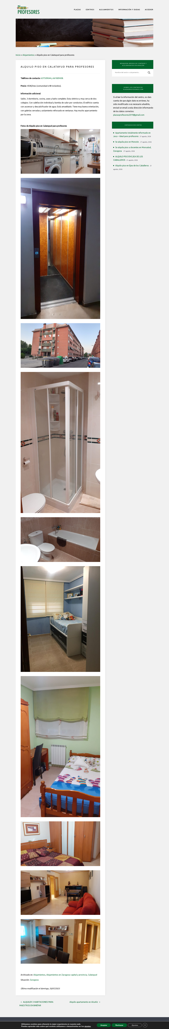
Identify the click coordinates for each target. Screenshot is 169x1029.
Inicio (18, 55)
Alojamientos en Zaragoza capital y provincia (66, 975)
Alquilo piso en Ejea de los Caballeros (132, 165)
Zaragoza (34, 980)
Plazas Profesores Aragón (28, 9)
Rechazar (119, 1025)
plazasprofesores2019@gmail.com (128, 115)
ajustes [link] (87, 1026)
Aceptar (103, 1025)
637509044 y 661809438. (52, 78)
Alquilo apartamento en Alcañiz (84, 1002)
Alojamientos (29, 55)
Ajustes (135, 1025)
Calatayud (92, 975)
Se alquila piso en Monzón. (127, 142)
